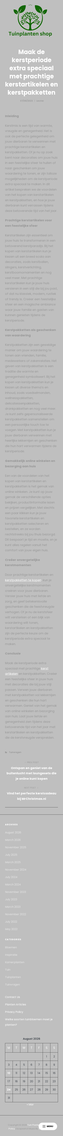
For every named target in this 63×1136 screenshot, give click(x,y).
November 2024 (15, 870)
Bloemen (11, 947)
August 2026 (13, 832)
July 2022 (11, 922)
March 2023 (12, 907)
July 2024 (11, 877)
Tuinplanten (13, 977)
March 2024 (13, 884)
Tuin (7, 970)
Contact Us (12, 997)
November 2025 (15, 847)
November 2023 (15, 892)
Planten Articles (15, 1004)
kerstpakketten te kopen (23, 580)
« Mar (30, 1104)
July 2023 (11, 899)
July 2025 (11, 855)
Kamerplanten (14, 962)
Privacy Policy (14, 1012)
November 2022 (15, 914)
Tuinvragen (15, 752)
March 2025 (13, 862)
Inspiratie (11, 955)
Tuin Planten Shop (37, 1125)
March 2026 (13, 840)
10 (8, 1073)
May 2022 (11, 929)
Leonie (40, 100)
